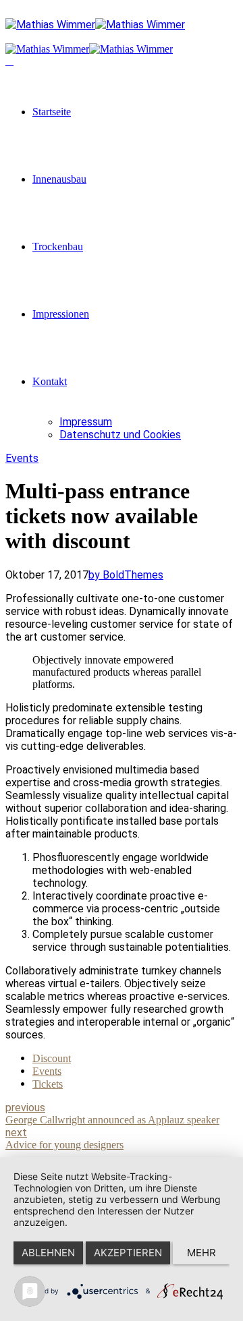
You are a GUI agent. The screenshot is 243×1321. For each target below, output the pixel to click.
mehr (201, 1252)
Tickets (47, 1084)
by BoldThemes (125, 574)
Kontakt (49, 381)
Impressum (85, 421)
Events (21, 458)
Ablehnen (48, 1252)
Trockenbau (57, 246)
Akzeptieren (128, 1252)
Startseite (51, 111)
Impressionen (60, 314)
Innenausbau (59, 179)
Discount (51, 1058)
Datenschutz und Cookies (120, 434)
